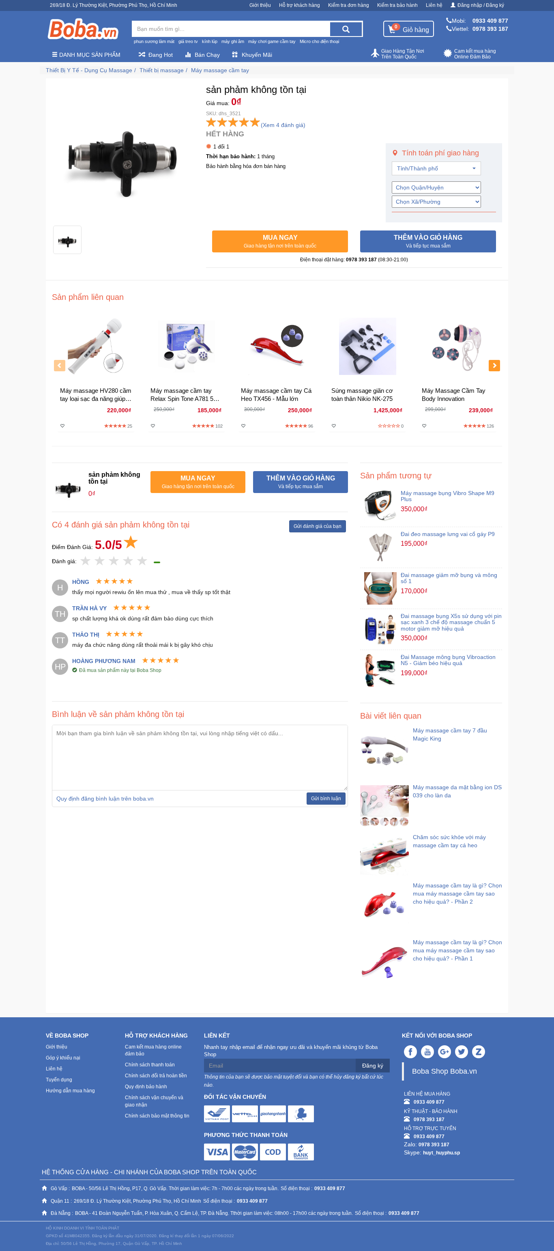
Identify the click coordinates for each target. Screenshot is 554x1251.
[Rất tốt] (128, 561)
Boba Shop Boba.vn (444, 1071)
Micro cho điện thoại (319, 41)
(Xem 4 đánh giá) (283, 125)
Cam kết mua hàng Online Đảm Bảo (475, 54)
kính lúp (209, 41)
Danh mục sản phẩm (89, 55)
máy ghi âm (232, 41)
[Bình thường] (114, 561)
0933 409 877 (490, 20)
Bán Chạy (207, 55)
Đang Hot (160, 55)
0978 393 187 (490, 29)
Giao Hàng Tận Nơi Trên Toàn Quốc (402, 54)
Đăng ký (372, 1065)
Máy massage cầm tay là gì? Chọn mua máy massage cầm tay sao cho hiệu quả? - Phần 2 (457, 893)
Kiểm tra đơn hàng (348, 5)
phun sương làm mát (154, 41)
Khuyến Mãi (257, 55)
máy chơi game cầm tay (272, 41)
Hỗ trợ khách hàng (299, 5)
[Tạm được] (100, 561)
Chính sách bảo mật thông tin (157, 1116)
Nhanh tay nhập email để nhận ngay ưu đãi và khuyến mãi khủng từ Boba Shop (291, 1051)
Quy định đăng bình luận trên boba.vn (105, 798)
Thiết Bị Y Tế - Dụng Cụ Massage (89, 70)
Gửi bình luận (326, 798)
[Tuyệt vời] (142, 561)
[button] (280, 241)
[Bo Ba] (83, 29)
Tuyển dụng (59, 1080)
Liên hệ (434, 5)
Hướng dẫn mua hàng (70, 1091)
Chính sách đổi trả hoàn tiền (156, 1076)
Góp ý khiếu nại (63, 1058)
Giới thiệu (260, 5)
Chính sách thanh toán (150, 1065)
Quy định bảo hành (146, 1087)
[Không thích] (86, 561)
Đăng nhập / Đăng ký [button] (480, 5)
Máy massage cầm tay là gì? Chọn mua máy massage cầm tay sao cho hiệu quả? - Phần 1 (457, 950)
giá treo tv (188, 41)
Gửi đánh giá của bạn (317, 526)
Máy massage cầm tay (220, 70)
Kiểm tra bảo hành (397, 5)
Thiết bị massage (162, 70)
